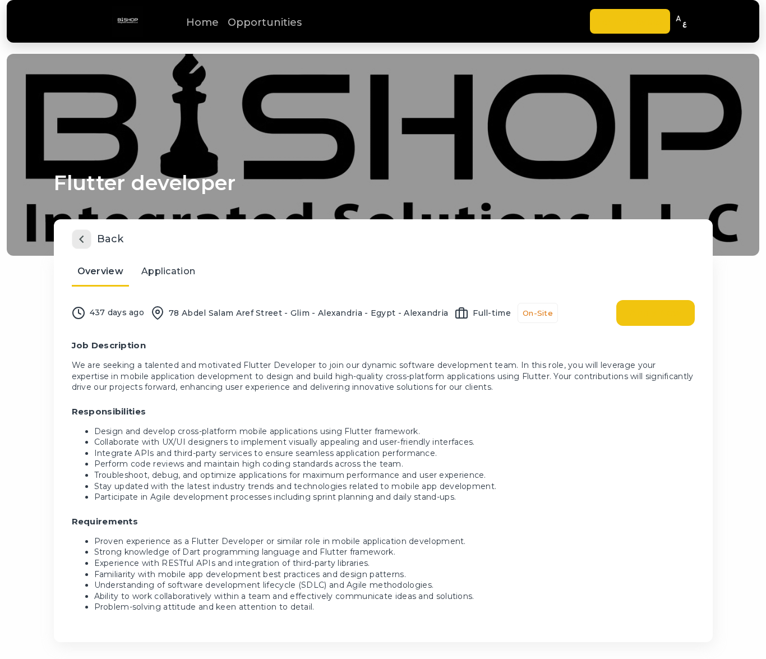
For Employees (630, 21)
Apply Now (655, 312)
